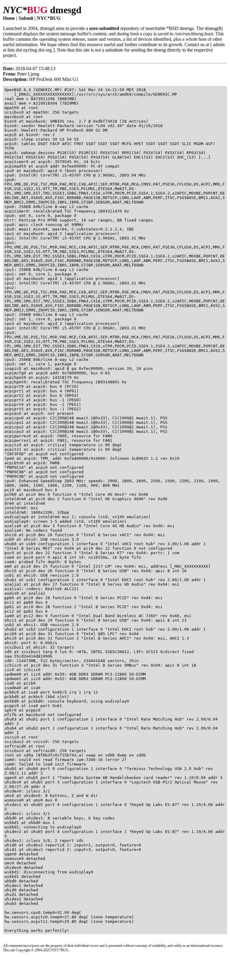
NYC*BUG (48, 18)
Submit (26, 18)
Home (9, 18)
